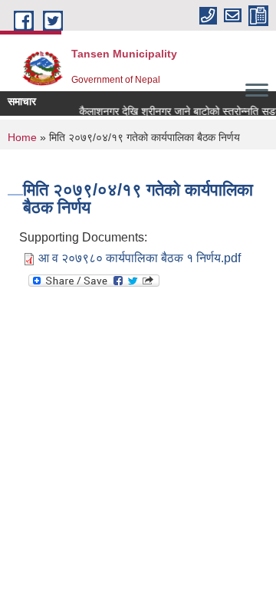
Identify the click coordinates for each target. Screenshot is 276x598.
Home (22, 137)
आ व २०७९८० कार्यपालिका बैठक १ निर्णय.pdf (139, 257)
